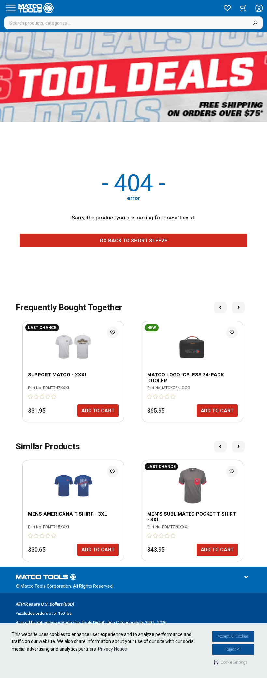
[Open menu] (10, 8)
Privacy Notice (112, 649)
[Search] (255, 22)
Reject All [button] (233, 649)
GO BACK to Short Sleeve (133, 241)
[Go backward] (220, 307)
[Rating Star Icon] (30, 396)
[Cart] (243, 8)
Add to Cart (98, 411)
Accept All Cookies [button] (233, 636)
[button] (230, 662)
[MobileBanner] (133, 77)
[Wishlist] (227, 8)
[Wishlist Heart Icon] (113, 332)
